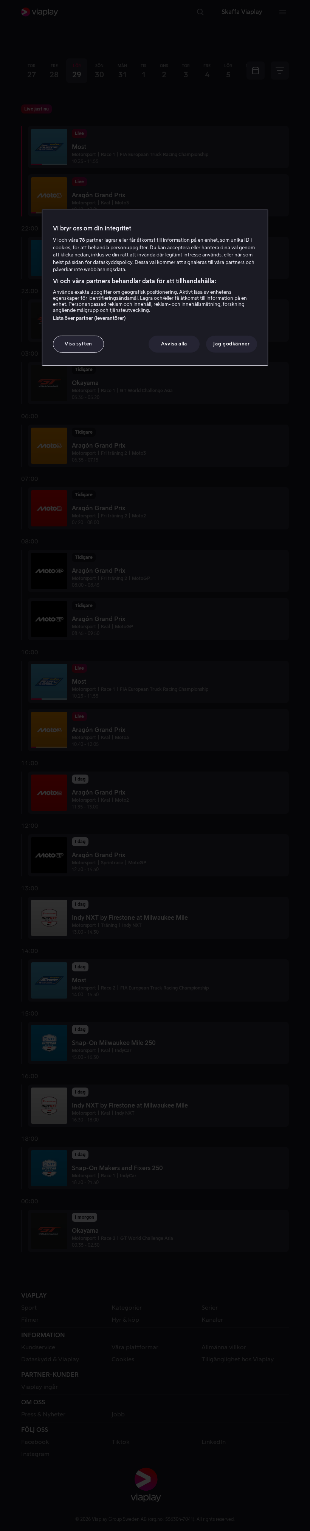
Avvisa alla (174, 343)
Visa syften (78, 343)
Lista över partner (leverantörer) (89, 318)
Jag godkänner (231, 343)
